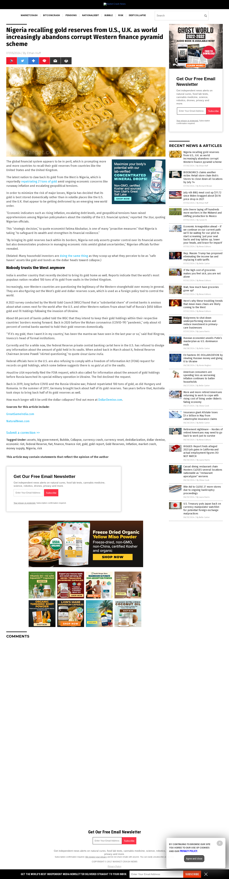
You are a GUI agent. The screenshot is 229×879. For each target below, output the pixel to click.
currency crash (93, 439)
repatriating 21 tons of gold (39, 181)
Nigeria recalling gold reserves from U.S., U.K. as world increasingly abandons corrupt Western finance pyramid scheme (202, 157)
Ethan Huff (34, 53)
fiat (50, 444)
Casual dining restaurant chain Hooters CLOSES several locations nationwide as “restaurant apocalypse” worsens (202, 471)
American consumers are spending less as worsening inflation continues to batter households (199, 377)
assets (31, 439)
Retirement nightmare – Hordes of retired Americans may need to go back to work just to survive (203, 432)
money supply (15, 448)
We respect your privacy (96, 857)
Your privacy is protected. (25, 503)
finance (59, 444)
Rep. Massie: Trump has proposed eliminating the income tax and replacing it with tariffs (202, 256)
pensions (71, 15)
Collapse (76, 439)
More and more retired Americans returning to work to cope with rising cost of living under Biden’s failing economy (202, 397)
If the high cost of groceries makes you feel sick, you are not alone (202, 273)
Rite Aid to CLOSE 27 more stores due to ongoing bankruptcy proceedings (202, 490)
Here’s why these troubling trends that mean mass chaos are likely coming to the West (203, 304)
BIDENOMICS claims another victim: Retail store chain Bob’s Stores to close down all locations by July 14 (203, 177)
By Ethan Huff (202, 166)
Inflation (131, 444)
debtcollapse (137, 15)
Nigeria (31, 448)
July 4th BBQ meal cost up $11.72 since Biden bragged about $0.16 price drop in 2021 (202, 196)
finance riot (73, 444)
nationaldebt (90, 15)
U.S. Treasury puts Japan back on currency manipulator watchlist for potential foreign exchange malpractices (202, 508)
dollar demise (156, 439)
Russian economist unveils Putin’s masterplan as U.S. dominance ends (202, 341)
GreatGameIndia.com (20, 414)
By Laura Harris (202, 331)
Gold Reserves (115, 444)
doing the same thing (74, 256)
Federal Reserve (36, 444)
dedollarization (135, 439)
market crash (147, 444)
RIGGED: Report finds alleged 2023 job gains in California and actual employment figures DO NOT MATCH (201, 451)
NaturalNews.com (18, 421)
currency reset (114, 439)
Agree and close (194, 858)
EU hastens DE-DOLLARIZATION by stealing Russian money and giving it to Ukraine (203, 358)
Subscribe (192, 874)
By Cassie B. (202, 220)
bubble (108, 15)
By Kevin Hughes (204, 365)
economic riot (15, 444)
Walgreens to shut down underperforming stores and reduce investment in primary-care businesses (200, 322)
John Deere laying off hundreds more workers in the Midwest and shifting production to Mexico (202, 213)
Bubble (64, 439)
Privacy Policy (114, 866)
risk (120, 15)
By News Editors (204, 246)
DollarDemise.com (110, 399)
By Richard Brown (204, 186)
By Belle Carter (203, 263)
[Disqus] (85, 686)
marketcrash (29, 15)
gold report (96, 444)
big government (47, 439)
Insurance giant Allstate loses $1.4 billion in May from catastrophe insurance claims (200, 415)
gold (85, 444)
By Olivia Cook (202, 406)
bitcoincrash (51, 15)
